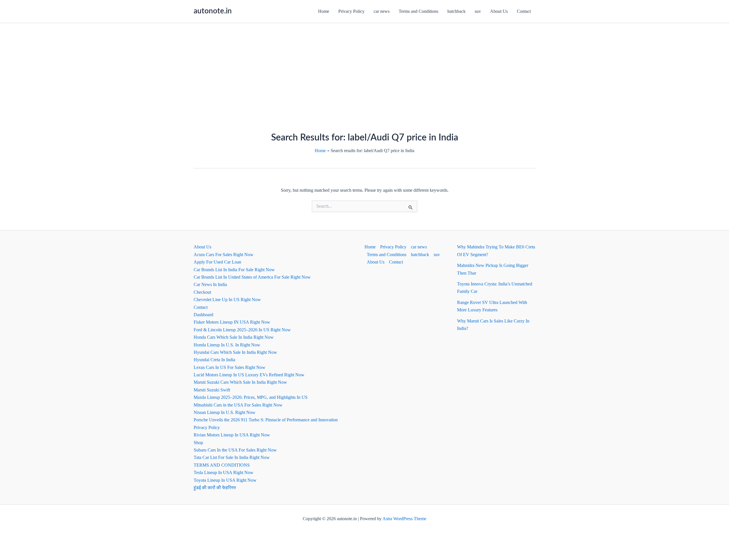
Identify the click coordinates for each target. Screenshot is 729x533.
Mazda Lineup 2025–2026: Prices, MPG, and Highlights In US (251, 397)
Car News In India (210, 284)
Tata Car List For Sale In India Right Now (232, 457)
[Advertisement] (364, 66)
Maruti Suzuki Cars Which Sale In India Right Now (240, 382)
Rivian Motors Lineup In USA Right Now (232, 434)
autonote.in (213, 11)
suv (478, 11)
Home (323, 11)
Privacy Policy (351, 11)
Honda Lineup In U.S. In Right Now (227, 344)
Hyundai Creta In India (214, 359)
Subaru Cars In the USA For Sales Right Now (235, 450)
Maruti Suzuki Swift (212, 389)
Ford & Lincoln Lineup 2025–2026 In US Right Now (242, 329)
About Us (499, 11)
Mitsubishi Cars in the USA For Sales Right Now (238, 405)
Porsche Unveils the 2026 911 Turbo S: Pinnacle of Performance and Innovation (266, 419)
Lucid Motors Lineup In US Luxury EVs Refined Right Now (249, 374)
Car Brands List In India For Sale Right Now (234, 269)
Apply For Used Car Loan (217, 262)
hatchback (456, 11)
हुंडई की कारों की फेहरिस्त (215, 487)
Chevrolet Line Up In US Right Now (227, 299)
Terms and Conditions (418, 11)
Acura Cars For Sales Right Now (223, 254)
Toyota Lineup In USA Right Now (225, 480)
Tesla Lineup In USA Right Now (223, 472)
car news (382, 11)
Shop (198, 442)
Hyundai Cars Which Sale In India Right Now (235, 352)
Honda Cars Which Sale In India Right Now (234, 337)
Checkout (202, 292)
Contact (524, 11)
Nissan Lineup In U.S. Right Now (224, 412)
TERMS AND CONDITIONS (222, 465)
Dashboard (203, 314)
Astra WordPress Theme (404, 518)
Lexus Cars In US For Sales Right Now (229, 367)
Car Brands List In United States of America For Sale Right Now (252, 277)
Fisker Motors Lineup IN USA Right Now (232, 322)
